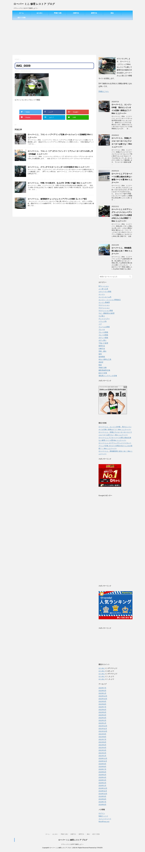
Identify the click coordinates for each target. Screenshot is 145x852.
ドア (100, 324)
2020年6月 (102, 772)
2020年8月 (102, 766)
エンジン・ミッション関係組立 (110, 300)
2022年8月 (102, 704)
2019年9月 (102, 796)
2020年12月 (103, 758)
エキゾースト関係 (105, 291)
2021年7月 (102, 739)
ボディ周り (102, 340)
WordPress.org (104, 821)
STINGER (100, 847)
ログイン (102, 813)
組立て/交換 (21, 17)
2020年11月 (103, 761)
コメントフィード (105, 819)
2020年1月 (102, 785)
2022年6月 (102, 709)
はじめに (40, 13)
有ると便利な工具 (105, 359)
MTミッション (104, 286)
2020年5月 (102, 775)
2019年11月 (103, 791)
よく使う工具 (103, 289)
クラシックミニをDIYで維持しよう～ (72, 844)
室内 (100, 354)
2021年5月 (102, 745)
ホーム (21, 13)
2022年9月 (102, 701)
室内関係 (102, 357)
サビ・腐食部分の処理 (106, 313)
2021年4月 (102, 747)
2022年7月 (102, 707)
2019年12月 (103, 788)
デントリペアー (104, 319)
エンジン (102, 294)
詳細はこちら (104, 91)
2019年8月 (102, 799)
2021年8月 (102, 737)
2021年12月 (103, 726)
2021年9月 (102, 734)
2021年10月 (103, 731)
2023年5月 (102, 690)
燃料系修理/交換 (104, 370)
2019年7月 (102, 802)
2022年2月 (102, 720)
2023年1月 (102, 693)
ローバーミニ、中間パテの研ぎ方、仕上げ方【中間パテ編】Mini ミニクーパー (60, 183)
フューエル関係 (104, 327)
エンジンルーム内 (105, 297)
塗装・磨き (102, 351)
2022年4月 (102, 715)
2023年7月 (102, 688)
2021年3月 (102, 750)
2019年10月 (103, 794)
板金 (112, 13)
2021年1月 (102, 756)
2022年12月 (103, 696)
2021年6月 (102, 742)
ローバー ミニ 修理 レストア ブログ (34, 3)
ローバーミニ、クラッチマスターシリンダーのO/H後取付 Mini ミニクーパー (59, 167)
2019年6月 (102, 804)
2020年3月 (102, 780)
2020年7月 (102, 769)
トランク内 (102, 321)
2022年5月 (102, 712)
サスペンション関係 (106, 310)
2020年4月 (102, 777)
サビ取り (102, 316)
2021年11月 (103, 728)
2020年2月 (102, 783)
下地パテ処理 (103, 343)
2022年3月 (102, 718)
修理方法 (94, 13)
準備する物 (57, 13)
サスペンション (104, 305)
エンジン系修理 (104, 302)
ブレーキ (102, 329)
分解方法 (76, 13)
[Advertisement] (72, 37)
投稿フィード (103, 816)
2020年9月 (102, 764)
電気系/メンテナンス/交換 (108, 376)
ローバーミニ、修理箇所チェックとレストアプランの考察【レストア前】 (58, 199)
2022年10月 (103, 699)
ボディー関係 (103, 338)
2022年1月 (102, 723)
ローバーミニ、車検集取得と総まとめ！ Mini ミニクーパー (122, 251)
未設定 (101, 362)
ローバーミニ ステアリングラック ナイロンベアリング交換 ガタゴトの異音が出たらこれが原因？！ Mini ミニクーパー (122, 215)
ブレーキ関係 (103, 332)
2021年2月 (102, 753)
